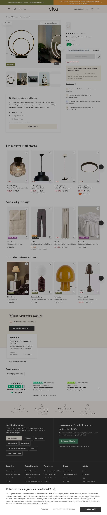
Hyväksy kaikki (90, 509)
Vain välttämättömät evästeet (64, 509)
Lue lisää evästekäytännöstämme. (35, 504)
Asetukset (44, 509)
